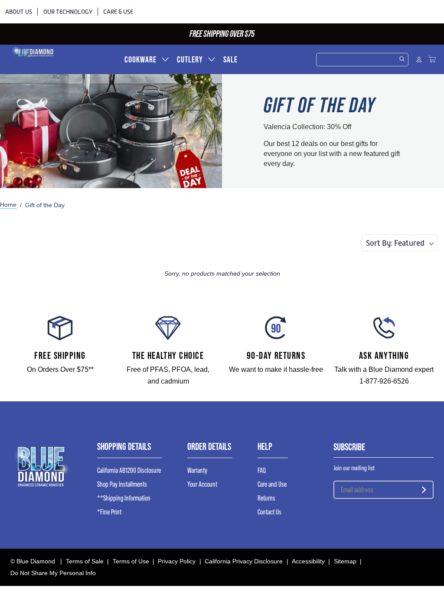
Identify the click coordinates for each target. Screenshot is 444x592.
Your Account (202, 484)
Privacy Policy (177, 561)
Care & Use (118, 11)
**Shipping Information (123, 498)
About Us (18, 11)
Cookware (140, 59)
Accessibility (308, 561)
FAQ (262, 470)
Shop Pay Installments (122, 484)
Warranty (197, 470)
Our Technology (67, 11)
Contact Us (269, 512)
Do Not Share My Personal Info (53, 572)
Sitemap (345, 561)
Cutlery (190, 59)
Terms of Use (131, 561)
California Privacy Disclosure (244, 561)
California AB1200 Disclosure (129, 470)
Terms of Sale (85, 561)
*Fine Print (109, 512)
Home (8, 204)
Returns (266, 498)
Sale (230, 59)
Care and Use (272, 484)
